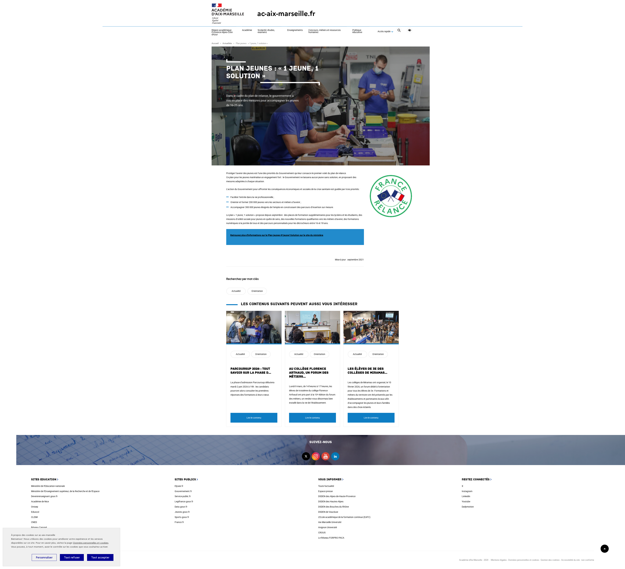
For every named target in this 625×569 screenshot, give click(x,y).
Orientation (257, 290)
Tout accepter (100, 557)
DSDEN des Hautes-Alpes (330, 501)
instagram (316, 456)
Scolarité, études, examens (266, 31)
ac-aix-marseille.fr (286, 13)
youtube (325, 456)
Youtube (466, 501)
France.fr (179, 522)
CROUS (322, 532)
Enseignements (295, 30)
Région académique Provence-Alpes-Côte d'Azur (222, 32)
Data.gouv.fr (181, 506)
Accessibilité (409, 30)
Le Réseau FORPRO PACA (331, 537)
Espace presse (325, 491)
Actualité (236, 290)
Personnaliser (44, 557)
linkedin (335, 456)
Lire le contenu (254, 417)
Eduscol (35, 511)
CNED (34, 522)
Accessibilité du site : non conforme (577, 559)
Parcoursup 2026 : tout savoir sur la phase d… (250, 371)
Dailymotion (468, 506)
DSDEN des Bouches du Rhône (333, 506)
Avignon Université (327, 527)
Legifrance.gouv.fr (184, 501)
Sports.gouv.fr (182, 517)
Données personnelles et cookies (90, 543)
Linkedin (466, 496)
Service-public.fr (183, 496)
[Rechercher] (399, 31)
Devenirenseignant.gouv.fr (44, 496)
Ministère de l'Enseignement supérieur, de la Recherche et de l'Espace (65, 491)
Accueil (215, 43)
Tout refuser (72, 557)
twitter (306, 456)
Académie (247, 30)
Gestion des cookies (550, 559)
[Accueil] (228, 13)
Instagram (467, 491)
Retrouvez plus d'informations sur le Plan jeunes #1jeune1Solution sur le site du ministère (276, 235)
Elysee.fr (179, 486)
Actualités (227, 43)
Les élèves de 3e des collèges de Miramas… (368, 371)
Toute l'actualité (326, 486)
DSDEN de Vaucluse (328, 511)
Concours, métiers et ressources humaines (324, 31)
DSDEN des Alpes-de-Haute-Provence (336, 496)
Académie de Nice (40, 501)
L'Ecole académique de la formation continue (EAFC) (344, 517)
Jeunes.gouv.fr (182, 511)
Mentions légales (499, 559)
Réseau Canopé (39, 527)
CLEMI (34, 517)
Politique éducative (357, 31)
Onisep (34, 506)
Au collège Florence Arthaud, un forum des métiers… (308, 373)
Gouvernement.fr (183, 491)
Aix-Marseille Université (329, 522)
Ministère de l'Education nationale (48, 486)
